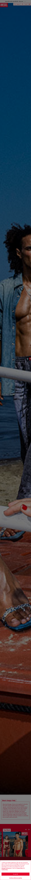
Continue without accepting (15, 877)
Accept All (15, 874)
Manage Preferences (6, 868)
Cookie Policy (5, 869)
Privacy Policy (20, 868)
